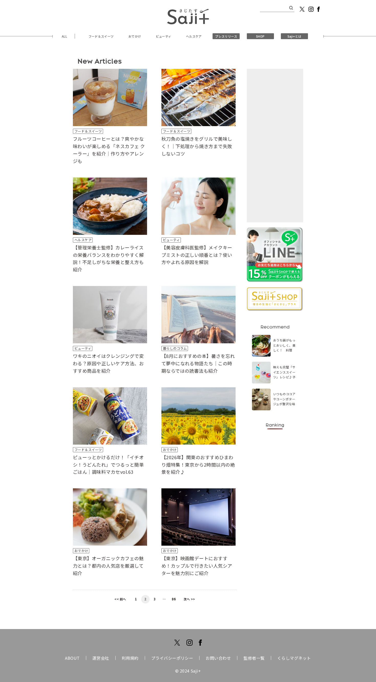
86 (174, 599)
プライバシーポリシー (172, 658)
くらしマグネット (294, 658)
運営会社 (100, 658)
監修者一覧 (254, 658)
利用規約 (130, 658)
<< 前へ (120, 599)
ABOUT (72, 658)
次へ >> (189, 599)
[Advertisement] (275, 145)
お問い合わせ (218, 658)
